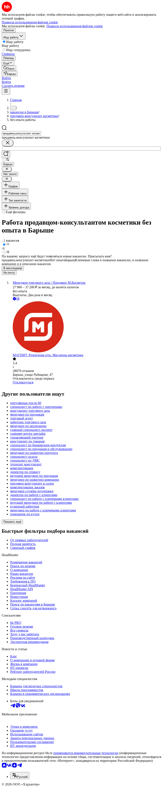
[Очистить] (8, 142)
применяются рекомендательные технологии (85, 753)
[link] (9, 68)
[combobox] (21, 133)
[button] (6, 78)
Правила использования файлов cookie (74, 26)
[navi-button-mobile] (6, 91)
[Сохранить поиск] (6, 154)
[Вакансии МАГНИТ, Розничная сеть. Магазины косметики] (86, 327)
